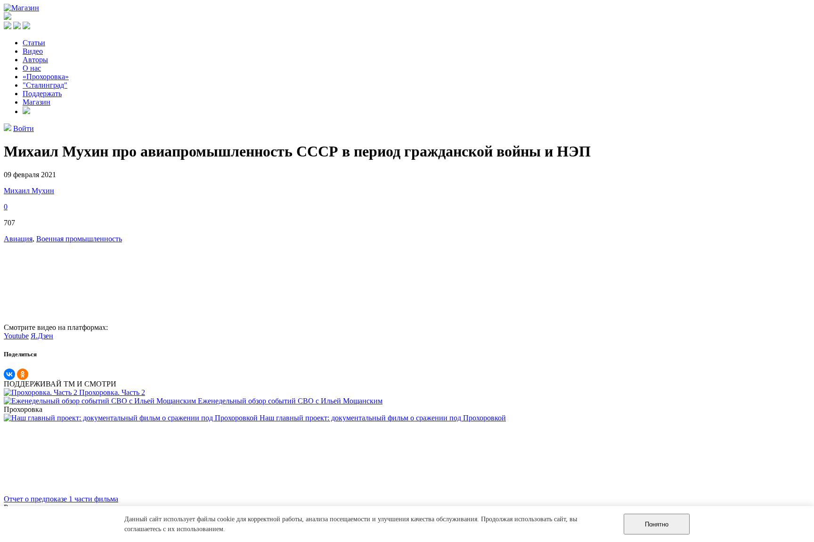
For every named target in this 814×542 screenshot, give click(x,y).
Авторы (35, 60)
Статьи (34, 43)
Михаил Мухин (29, 191)
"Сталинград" (45, 85)
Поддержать (42, 94)
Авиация (18, 239)
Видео (33, 51)
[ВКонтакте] (9, 374)
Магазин (36, 102)
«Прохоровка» (46, 77)
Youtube (16, 336)
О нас (32, 68)
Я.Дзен (42, 336)
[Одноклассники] (22, 374)
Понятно (656, 524)
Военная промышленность (79, 239)
